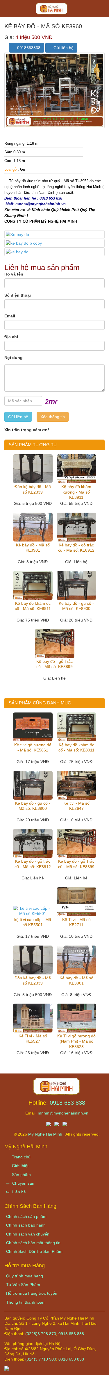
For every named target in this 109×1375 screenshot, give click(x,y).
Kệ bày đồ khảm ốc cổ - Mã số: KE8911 (33, 606)
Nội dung (13, 357)
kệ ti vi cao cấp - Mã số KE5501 (32, 922)
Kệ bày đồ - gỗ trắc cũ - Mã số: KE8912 (76, 547)
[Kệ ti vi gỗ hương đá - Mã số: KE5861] (33, 726)
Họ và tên (13, 274)
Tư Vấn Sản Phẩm (23, 1284)
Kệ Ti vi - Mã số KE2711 (76, 922)
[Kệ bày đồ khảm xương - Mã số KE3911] (76, 468)
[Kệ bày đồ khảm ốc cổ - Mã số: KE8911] (33, 585)
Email (9, 316)
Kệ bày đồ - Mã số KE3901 (33, 547)
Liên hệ (18, 1192)
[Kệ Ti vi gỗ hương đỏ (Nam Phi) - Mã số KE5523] (76, 1018)
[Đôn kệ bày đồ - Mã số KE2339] (33, 468)
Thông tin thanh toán (25, 1302)
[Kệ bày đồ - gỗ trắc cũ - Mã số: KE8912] (76, 527)
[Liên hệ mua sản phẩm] (56, 1367)
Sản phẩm (21, 1174)
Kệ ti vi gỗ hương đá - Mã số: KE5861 (32, 747)
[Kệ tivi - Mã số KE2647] (76, 785)
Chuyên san (22, 1183)
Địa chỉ (11, 336)
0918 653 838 (67, 1102)
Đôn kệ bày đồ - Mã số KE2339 (33, 489)
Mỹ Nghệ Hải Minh (45, 1134)
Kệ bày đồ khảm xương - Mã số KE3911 (76, 491)
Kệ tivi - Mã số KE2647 (76, 806)
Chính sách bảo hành (26, 1225)
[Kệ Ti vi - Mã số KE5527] (33, 1018)
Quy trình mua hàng (24, 1276)
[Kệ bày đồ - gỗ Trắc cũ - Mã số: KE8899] (54, 643)
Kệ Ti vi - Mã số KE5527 (33, 1038)
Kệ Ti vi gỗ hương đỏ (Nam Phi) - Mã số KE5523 (76, 1041)
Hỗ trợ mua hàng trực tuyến (31, 1293)
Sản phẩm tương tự (33, 444)
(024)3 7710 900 (40, 1359)
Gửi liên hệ (63, 47)
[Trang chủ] (56, 1086)
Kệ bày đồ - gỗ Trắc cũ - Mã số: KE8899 (54, 664)
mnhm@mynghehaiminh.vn (63, 1113)
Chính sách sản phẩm (26, 1216)
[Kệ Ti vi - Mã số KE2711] (76, 901)
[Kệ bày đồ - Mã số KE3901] (33, 527)
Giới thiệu (20, 1165)
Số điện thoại (17, 295)
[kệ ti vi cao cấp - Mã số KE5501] (33, 911)
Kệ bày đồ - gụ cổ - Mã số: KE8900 (76, 606)
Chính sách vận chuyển (27, 1234)
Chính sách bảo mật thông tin (33, 1242)
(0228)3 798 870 (40, 1333)
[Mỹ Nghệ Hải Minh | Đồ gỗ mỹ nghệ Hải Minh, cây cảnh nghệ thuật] (54, 10)
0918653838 (28, 47)
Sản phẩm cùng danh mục (40, 703)
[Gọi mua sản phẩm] (73, 1367)
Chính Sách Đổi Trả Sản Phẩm (34, 1251)
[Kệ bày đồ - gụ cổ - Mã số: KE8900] (76, 585)
